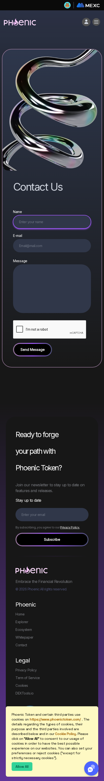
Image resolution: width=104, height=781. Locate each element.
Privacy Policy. (70, 527)
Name (17, 212)
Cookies (21, 685)
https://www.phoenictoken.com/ (55, 719)
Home (19, 614)
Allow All (22, 766)
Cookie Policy (65, 734)
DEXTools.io (24, 693)
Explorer (21, 622)
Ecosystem (23, 629)
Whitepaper (24, 637)
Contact (21, 645)
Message (20, 261)
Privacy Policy (26, 670)
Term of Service (27, 678)
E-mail (17, 236)
